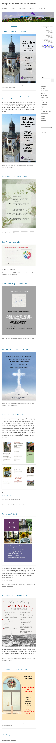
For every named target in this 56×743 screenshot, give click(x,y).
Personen (43, 118)
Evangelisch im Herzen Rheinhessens (19, 3)
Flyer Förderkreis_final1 (7, 496)
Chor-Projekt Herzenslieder (12, 242)
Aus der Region (44, 90)
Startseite (43, 120)
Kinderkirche (44, 104)
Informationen (44, 99)
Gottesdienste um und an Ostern (14, 176)
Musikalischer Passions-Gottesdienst (16, 349)
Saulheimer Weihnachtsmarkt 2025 (15, 595)
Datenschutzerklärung (46, 127)
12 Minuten (43, 86)
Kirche (42, 106)
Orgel (42, 114)
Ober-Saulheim (22, 8)
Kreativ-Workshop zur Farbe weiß (14, 284)
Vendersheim (13, 8)
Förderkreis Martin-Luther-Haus (14, 414)
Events (32, 86)
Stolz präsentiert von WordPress (9, 740)
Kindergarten (32, 8)
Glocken (43, 93)
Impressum (43, 132)
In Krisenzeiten (44, 97)
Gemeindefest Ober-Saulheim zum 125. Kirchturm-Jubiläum (16, 98)
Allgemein (31, 165)
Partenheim (4, 8)
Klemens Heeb (14, 26)
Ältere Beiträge (6, 735)
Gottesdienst (42, 8)
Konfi (42, 109)
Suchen (42, 77)
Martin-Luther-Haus (6, 504)
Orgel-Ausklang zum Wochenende (14, 669)
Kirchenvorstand (45, 107)
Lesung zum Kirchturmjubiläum (14, 31)
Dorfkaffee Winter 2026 (11, 514)
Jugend (42, 100)
